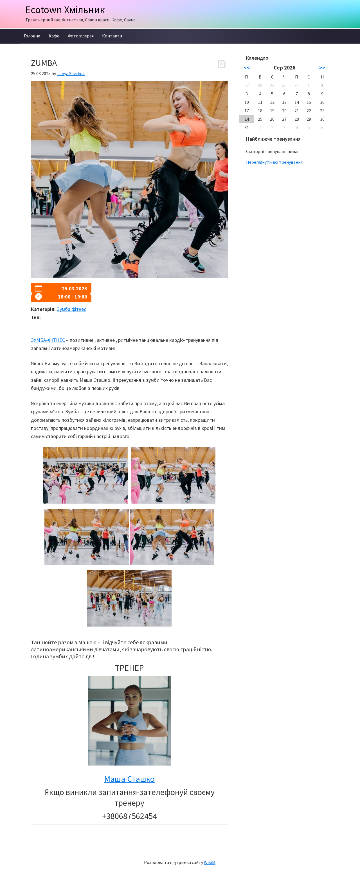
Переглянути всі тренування (274, 162)
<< (247, 67)
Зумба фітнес (71, 309)
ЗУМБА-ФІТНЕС (48, 340)
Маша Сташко (129, 778)
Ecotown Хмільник (65, 9)
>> (322, 67)
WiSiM (209, 862)
